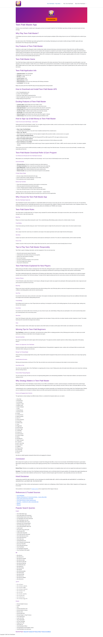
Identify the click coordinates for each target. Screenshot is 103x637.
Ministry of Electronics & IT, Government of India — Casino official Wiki (32, 497)
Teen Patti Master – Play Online (53, 3)
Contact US (31, 631)
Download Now (51, 19)
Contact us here (34, 488)
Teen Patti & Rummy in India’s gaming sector (26, 500)
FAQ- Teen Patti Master (68, 3)
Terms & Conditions (46, 631)
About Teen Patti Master (80, 3)
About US (26, 631)
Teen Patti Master (20, 495)
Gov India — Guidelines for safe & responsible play (27, 501)
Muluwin (19, 503)
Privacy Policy (38, 631)
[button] (61, 3)
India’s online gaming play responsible (25, 498)
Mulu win (19, 504)
